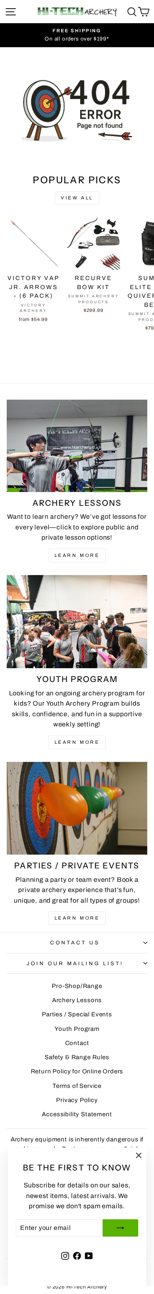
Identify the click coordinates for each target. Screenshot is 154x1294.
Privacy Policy (77, 1100)
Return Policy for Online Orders (77, 1071)
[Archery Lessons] (77, 446)
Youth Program (77, 1029)
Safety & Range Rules (77, 1057)
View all (77, 198)
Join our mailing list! (74, 963)
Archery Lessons (77, 1000)
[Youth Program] (77, 621)
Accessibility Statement (77, 1114)
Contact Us (75, 943)
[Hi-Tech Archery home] (77, 12)
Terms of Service (77, 1086)
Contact (77, 1043)
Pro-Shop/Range (77, 986)
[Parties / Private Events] (77, 808)
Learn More (77, 555)
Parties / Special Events (77, 1014)
